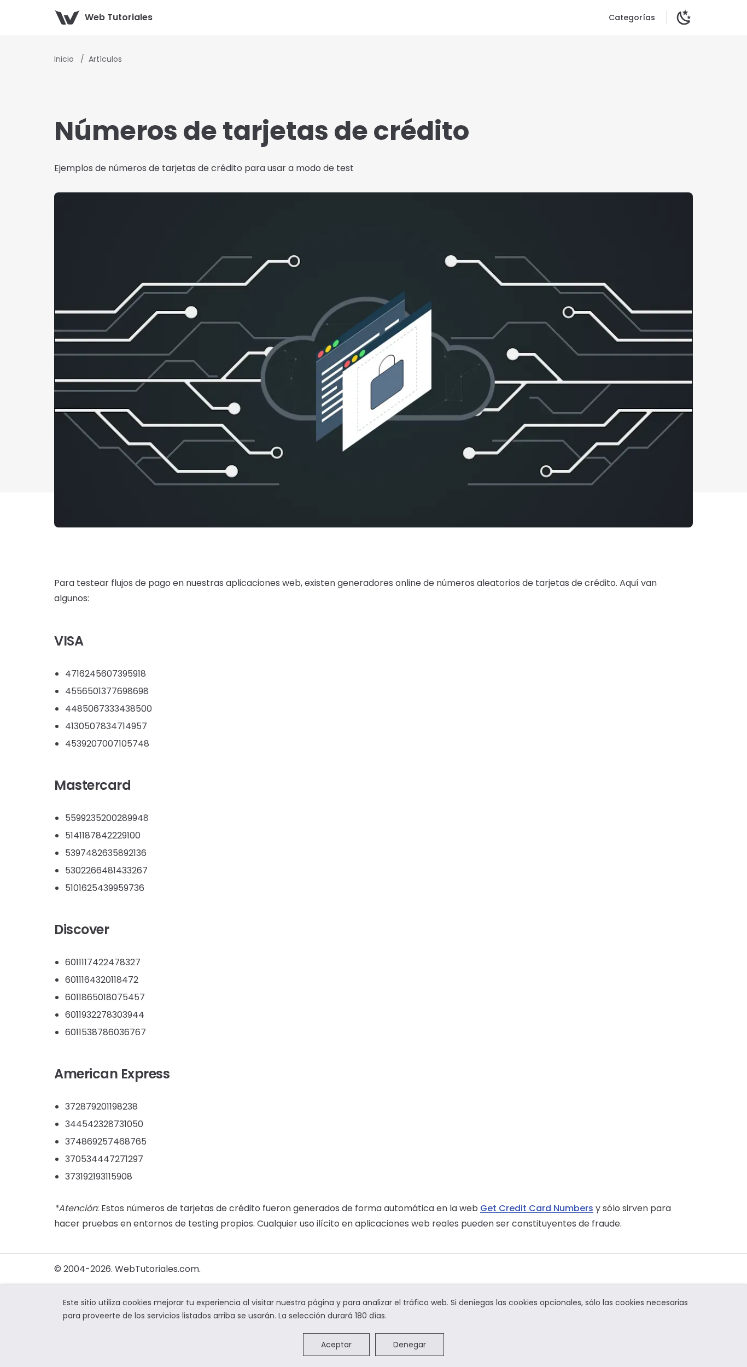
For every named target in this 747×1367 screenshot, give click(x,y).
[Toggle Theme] (684, 17)
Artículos (105, 59)
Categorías (632, 17)
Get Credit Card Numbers (536, 1208)
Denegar (409, 1344)
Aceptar (336, 1344)
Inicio (65, 59)
